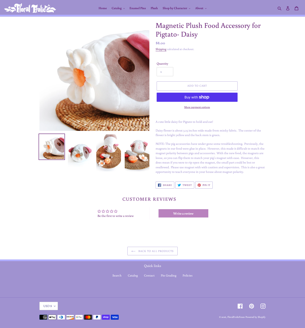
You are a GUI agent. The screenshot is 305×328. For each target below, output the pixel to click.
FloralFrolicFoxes (236, 316)
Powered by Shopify (255, 316)
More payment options (197, 107)
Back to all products (156, 251)
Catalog (133, 275)
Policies (188, 275)
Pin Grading (168, 275)
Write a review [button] (183, 213)
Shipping (161, 49)
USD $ (47, 306)
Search (117, 275)
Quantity (162, 63)
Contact (149, 275)
